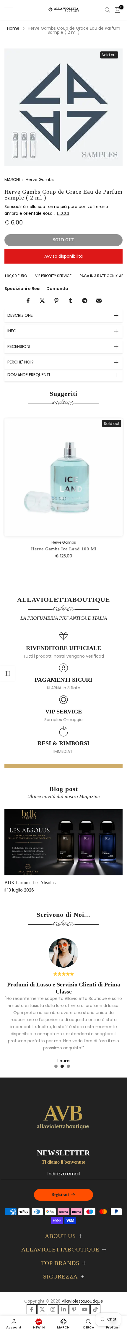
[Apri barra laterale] (7, 673)
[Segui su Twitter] (42, 1309)
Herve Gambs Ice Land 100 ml (63, 549)
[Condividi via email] (99, 300)
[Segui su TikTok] (95, 1309)
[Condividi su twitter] (42, 300)
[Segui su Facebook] (32, 1309)
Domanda (57, 288)
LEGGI (63, 213)
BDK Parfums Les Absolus (30, 882)
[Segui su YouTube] (85, 1309)
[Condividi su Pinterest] (56, 300)
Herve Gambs (40, 179)
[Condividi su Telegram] (84, 300)
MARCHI (12, 179)
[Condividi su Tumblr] (70, 300)
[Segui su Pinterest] (74, 1309)
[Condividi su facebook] (28, 300)
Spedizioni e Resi (22, 288)
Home (13, 28)
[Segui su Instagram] (53, 1309)
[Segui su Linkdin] (63, 1309)
